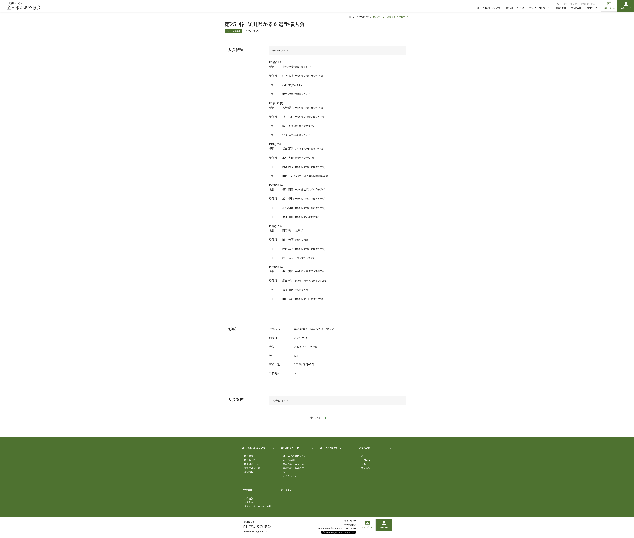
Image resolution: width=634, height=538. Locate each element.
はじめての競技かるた (294, 456)
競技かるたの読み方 (293, 468)
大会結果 (277, 51)
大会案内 (277, 401)
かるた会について (330, 448)
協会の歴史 (250, 460)
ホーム (351, 16)
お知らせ (365, 460)
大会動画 (248, 502)
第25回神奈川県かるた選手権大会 (390, 16)
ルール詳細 (289, 460)
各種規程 (248, 472)
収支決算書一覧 (252, 468)
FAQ (285, 472)
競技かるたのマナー (293, 464)
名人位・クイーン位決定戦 (258, 506)
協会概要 (248, 456)
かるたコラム (290, 476)
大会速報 (248, 498)
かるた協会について (254, 448)
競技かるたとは (290, 448)
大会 (363, 464)
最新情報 (364, 448)
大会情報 (364, 16)
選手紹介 (286, 490)
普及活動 (365, 468)
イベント (365, 456)
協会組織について (253, 464)
